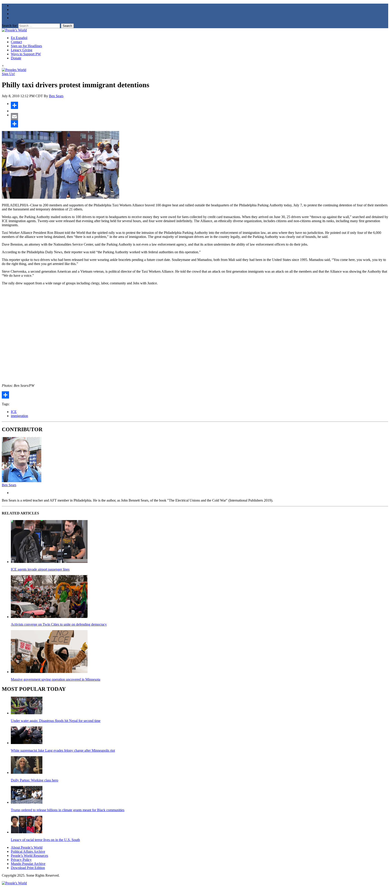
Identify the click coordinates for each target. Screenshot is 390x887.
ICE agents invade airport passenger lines (40, 569)
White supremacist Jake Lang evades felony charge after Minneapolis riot (63, 750)
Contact (16, 42)
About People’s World (26, 847)
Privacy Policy (21, 860)
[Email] (199, 116)
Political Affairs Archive (28, 851)
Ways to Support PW (26, 54)
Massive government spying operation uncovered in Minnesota (55, 679)
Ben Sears (56, 96)
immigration (19, 416)
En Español (19, 38)
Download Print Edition (28, 868)
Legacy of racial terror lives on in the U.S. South (45, 840)
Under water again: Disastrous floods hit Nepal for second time (55, 721)
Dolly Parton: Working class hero (34, 780)
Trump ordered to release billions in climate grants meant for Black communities (67, 810)
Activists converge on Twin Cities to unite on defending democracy (59, 624)
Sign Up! (8, 74)
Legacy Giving (21, 50)
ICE (14, 412)
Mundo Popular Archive (28, 864)
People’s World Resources (29, 855)
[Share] (199, 105)
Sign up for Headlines (26, 46)
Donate (16, 58)
